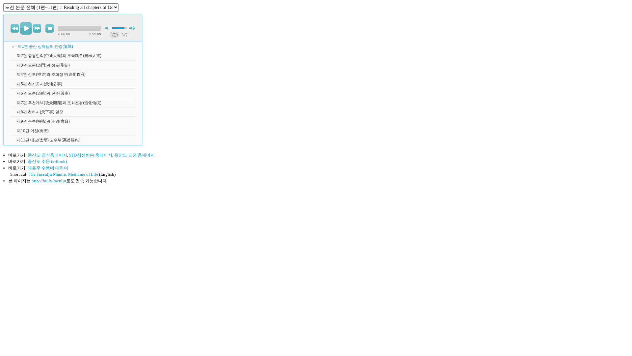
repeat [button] (115, 35)
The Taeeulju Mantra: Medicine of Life (63, 174)
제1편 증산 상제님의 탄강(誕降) (45, 46)
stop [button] (49, 28)
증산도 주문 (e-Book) (47, 161)
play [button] (26, 28)
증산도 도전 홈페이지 (134, 155)
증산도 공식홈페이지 (47, 155)
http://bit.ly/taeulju (49, 180)
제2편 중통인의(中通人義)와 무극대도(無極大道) (59, 56)
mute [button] (108, 28)
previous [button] (14, 28)
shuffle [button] (124, 35)
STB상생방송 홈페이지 (90, 155)
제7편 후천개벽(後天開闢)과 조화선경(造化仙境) (59, 103)
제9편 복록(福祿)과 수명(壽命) (43, 121)
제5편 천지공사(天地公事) (39, 84)
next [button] (37, 28)
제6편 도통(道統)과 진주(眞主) (43, 93)
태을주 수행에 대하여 (48, 167)
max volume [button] (132, 28)
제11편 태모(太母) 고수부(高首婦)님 (48, 140)
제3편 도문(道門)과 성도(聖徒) (43, 65)
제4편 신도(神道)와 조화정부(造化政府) (51, 74)
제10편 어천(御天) (33, 131)
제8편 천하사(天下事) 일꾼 (40, 112)
